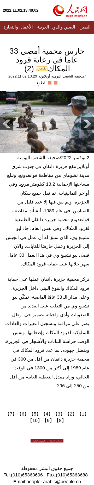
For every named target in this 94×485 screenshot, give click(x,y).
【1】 (83, 414)
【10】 (35, 420)
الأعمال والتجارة (18, 27)
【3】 (59, 414)
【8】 (60, 420)
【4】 (47, 414)
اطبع (41, 82)
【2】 (71, 414)
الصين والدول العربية (56, 27)
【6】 (23, 414)
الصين (85, 27)
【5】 (35, 414)
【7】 (11, 414)
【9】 (48, 420)
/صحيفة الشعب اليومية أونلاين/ (62, 76)
